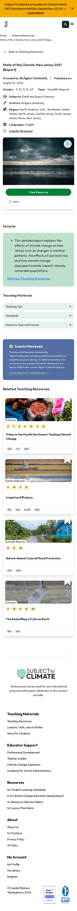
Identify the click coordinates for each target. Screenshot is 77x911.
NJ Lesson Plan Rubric (20, 808)
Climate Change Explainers (23, 764)
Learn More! (36, 13)
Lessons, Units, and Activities (25, 727)
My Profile (13, 864)
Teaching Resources (19, 721)
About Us (13, 827)
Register (12, 876)
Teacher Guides (17, 758)
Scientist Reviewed (20, 131)
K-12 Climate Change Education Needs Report (35, 796)
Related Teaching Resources (28, 279)
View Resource (38, 192)
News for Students (18, 733)
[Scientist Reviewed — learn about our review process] (67, 144)
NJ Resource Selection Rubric (25, 802)
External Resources (23, 35)
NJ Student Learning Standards (26, 789)
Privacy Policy (15, 839)
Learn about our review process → (29, 372)
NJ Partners (14, 833)
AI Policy (12, 845)
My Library (13, 870)
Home (3, 35)
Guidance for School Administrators (29, 770)
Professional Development (23, 752)
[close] (72, 8)
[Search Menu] (65, 24)
